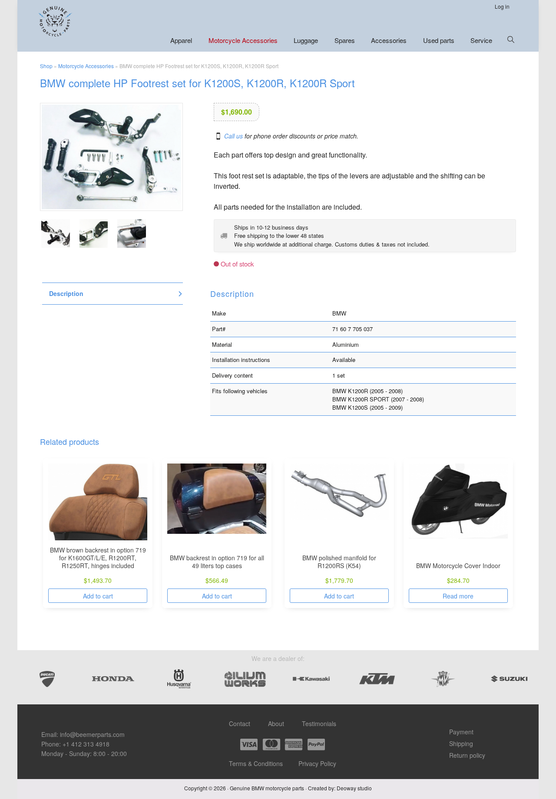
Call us (233, 136)
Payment (461, 731)
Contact (239, 723)
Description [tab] (66, 293)
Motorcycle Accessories (86, 65)
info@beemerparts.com (92, 734)
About (276, 723)
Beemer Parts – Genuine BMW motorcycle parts (56, 21)
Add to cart (98, 596)
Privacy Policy (317, 763)
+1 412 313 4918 (86, 744)
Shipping (461, 743)
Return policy (467, 755)
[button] (511, 39)
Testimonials (319, 723)
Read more (458, 596)
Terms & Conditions (256, 763)
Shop (46, 65)
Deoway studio (354, 788)
